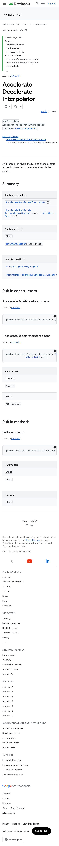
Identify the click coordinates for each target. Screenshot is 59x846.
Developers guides (11, 733)
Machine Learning (11, 623)
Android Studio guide (12, 728)
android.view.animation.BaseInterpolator (26, 139)
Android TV (7, 674)
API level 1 (15, 76)
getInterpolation (16, 243)
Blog (4, 601)
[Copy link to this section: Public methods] (32, 422)
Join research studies (12, 774)
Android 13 (7, 706)
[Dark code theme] (54, 316)
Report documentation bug (15, 765)
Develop (27, 24)
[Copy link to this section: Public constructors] (40, 291)
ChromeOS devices (11, 664)
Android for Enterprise (13, 581)
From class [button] (22, 266)
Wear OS (6, 659)
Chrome (6, 798)
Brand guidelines (31, 824)
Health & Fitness (9, 628)
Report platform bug (12, 760)
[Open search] (37, 3)
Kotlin (44, 111)
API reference (13, 15)
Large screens (9, 655)
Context (25, 213)
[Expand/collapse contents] (20, 37)
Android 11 (7, 715)
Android (6, 577)
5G (3, 642)
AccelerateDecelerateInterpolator (26, 202)
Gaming (6, 618)
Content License (32, 540)
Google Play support (12, 769)
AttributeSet (33, 357)
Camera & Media (10, 632)
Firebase (6, 803)
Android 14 (7, 701)
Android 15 (7, 696)
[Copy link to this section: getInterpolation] (28, 432)
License (16, 824)
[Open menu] (5, 3)
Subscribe (41, 830)
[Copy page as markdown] (15, 106)
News (5, 596)
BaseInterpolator (25, 128)
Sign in (51, 3)
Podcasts (6, 605)
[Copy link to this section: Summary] (22, 184)
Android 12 (7, 710)
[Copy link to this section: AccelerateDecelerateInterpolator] (53, 301)
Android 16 (7, 691)
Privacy (5, 637)
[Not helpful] (26, 30)
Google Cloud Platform (13, 808)
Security (6, 586)
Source (5, 591)
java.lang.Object (10, 136)
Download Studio (10, 742)
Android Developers (11, 24)
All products (8, 813)
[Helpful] (21, 30)
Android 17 (7, 686)
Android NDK (8, 747)
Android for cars (10, 669)
